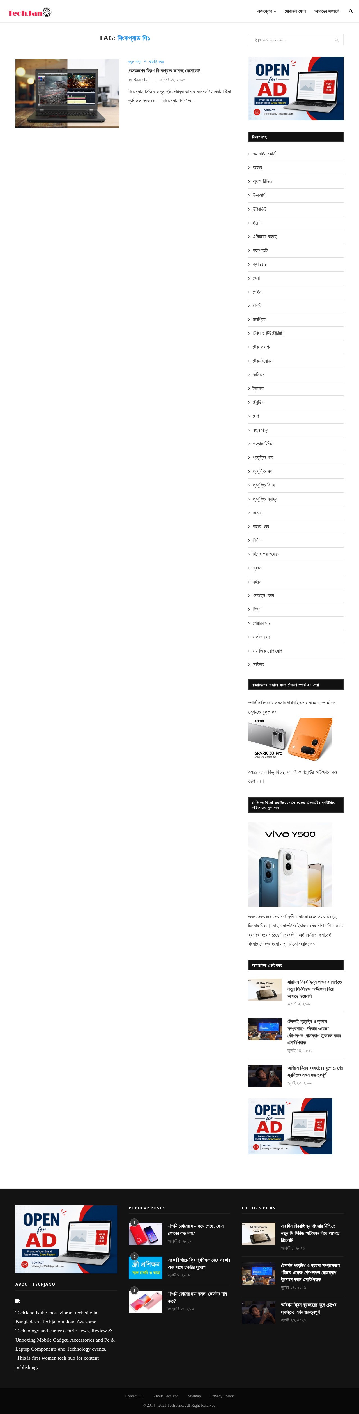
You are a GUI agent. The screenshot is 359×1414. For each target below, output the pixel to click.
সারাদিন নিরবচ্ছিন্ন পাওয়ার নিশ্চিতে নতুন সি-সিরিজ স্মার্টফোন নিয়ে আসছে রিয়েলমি (314, 989)
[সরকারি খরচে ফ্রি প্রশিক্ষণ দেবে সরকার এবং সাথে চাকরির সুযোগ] (145, 1268)
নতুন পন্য (134, 61)
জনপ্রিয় (259, 319)
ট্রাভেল (258, 388)
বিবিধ (257, 540)
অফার (257, 167)
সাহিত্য (258, 664)
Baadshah (142, 79)
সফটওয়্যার (261, 637)
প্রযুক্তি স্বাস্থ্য (265, 499)
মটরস (257, 582)
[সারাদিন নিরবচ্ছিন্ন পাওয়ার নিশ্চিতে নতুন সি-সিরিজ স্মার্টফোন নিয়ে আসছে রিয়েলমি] (265, 990)
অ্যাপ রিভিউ (262, 181)
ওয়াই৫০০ (307, 944)
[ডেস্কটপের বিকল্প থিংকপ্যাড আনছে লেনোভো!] (67, 93)
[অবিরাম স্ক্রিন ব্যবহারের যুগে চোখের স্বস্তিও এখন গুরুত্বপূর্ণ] (265, 1076)
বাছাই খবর (156, 61)
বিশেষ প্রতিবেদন (266, 554)
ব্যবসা (257, 568)
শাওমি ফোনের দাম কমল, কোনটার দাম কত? (197, 1297)
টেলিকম (258, 374)
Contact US (134, 1396)
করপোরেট (260, 250)
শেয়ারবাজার (261, 623)
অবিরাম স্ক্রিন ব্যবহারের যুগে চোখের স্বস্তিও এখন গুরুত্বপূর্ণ (315, 1071)
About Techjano (165, 1396)
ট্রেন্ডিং (258, 402)
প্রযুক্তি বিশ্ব (264, 485)
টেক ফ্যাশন (262, 347)
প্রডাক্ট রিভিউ (263, 444)
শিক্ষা (256, 609)
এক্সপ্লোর (264, 11)
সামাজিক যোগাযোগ (267, 651)
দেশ (256, 416)
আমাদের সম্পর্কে (326, 11)
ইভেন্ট (257, 223)
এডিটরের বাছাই (265, 236)
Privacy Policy (222, 1396)
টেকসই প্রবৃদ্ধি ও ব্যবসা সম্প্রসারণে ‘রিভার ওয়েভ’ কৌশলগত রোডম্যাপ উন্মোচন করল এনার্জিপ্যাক (314, 1032)
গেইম (257, 292)
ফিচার (257, 513)
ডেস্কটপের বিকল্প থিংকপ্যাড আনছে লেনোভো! (164, 71)
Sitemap (194, 1396)
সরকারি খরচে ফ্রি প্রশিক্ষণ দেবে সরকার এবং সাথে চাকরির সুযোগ (199, 1263)
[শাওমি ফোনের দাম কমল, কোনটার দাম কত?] (145, 1302)
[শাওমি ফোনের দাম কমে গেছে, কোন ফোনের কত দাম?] (145, 1234)
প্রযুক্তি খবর (263, 457)
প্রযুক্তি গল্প (262, 471)
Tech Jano (175, 1405)
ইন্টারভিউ (259, 209)
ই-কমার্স (259, 195)
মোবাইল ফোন (295, 11)
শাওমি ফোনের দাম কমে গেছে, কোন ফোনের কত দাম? (196, 1229)
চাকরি (257, 305)
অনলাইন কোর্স (264, 154)
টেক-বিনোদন (262, 361)
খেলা (256, 278)
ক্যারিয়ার (259, 264)
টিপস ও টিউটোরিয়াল (268, 333)
